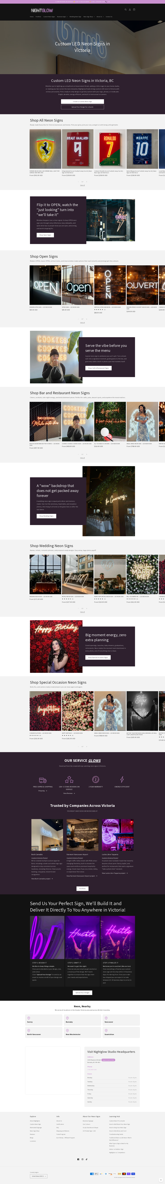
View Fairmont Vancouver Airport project (81, 876)
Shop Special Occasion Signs (98, 657)
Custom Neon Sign (35, 1124)
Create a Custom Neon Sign (82, 101)
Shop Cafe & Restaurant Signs (98, 368)
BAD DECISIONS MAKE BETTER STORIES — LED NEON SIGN (44, 444)
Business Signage (88, 1121)
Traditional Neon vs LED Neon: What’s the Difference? (120, 1139)
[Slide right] (87, 182)
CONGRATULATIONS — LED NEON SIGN (40, 733)
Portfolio (82, 888)
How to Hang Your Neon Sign (117, 1127)
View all (82, 185)
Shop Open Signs (45, 235)
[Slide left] (78, 182)
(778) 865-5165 (92, 1069)
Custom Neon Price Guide (117, 1121)
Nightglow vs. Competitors (117, 1152)
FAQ (57, 1127)
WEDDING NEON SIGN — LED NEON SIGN (41, 596)
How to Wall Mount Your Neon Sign (119, 1124)
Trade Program (61, 1134)
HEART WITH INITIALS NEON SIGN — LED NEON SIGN (108, 596)
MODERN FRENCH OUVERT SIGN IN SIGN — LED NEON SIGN (142, 308)
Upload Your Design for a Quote (82, 107)
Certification (60, 1124)
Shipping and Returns (62, 1131)
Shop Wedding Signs (46, 516)
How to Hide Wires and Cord (117, 1131)
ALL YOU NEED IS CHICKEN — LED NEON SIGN (107, 444)
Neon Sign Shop (34, 1131)
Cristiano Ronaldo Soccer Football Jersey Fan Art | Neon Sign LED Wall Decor (108, 172)
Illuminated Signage (36, 1127)
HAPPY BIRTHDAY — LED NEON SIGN (72, 733)
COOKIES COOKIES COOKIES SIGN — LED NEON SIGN (76, 444)
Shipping (41, 791)
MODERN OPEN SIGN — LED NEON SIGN (41, 307)
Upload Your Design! (82, 993)
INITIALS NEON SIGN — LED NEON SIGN (73, 596)
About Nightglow (35, 1121)
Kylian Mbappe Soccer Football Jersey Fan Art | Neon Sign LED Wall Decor (142, 172)
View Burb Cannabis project (41, 879)
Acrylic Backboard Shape (90, 1127)
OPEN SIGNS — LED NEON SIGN (71, 307)
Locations (33, 1141)
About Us (59, 1121)
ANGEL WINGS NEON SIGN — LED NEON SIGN (139, 444)
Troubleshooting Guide (116, 1134)
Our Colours (86, 1124)
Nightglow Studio (122, 1177)
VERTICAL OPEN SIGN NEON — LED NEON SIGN (107, 307)
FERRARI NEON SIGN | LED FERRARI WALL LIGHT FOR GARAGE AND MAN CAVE (44, 172)
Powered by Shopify (130, 1177)
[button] (62, 17)
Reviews (32, 1134)
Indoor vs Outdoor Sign (116, 1149)
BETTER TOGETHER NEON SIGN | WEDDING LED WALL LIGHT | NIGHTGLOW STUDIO (142, 734)
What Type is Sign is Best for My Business (118, 1145)
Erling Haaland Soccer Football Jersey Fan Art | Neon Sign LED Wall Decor (77, 172)
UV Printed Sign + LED (89, 1131)
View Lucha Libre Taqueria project (113, 873)
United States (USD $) (38, 1176)
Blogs (31, 1138)
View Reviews (68, 793)
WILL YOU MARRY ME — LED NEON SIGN (138, 596)
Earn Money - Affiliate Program (65, 1138)
